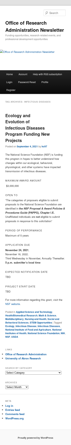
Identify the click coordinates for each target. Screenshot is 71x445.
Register (10, 90)
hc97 (44, 146)
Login (9, 82)
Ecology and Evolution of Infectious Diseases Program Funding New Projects (27, 127)
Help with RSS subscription (47, 74)
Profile (44, 82)
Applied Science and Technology (34, 312)
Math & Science (47, 315)
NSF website (12, 304)
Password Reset (27, 82)
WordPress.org (14, 418)
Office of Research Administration (26, 354)
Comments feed (14, 414)
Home (9, 74)
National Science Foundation (44, 333)
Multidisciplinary (14, 319)
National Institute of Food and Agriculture (28, 329)
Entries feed (12, 410)
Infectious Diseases (49, 326)
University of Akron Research (23, 358)
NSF (7, 336)
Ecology (9, 326)
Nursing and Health (35, 319)
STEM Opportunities (41, 322)
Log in (9, 406)
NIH (63, 333)
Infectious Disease (26, 326)
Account (23, 74)
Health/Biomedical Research (21, 315)
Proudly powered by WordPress (35, 437)
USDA (14, 336)
